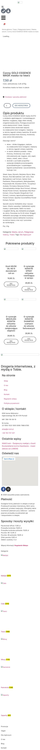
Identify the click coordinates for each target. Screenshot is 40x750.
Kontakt (7, 394)
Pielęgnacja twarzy (24, 29)
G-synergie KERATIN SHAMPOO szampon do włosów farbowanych (29, 323)
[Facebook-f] (3, 489)
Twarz (15, 29)
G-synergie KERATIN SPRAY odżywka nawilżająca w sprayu (29, 272)
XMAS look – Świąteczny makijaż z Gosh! (19, 443)
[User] (8, 10)
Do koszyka (21, 105)
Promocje (4, 726)
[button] (2, 6)
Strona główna (7, 29)
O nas (6, 385)
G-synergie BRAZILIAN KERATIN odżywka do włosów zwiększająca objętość (11, 324)
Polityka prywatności (11, 403)
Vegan (3, 731)
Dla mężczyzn (25, 235)
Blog (5, 390)
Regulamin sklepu (10, 399)
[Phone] (3, 10)
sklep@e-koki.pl (8, 429)
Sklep (6, 381)
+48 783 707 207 (8, 433)
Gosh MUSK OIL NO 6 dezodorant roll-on (11, 269)
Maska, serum (17, 232)
